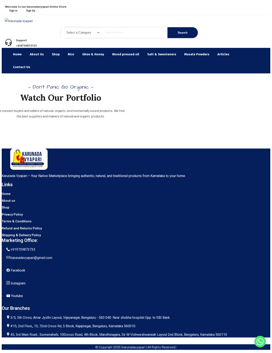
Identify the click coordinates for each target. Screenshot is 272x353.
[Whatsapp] (260, 342)
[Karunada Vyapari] (129, 21)
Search (183, 32)
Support (21, 40)
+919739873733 (26, 45)
